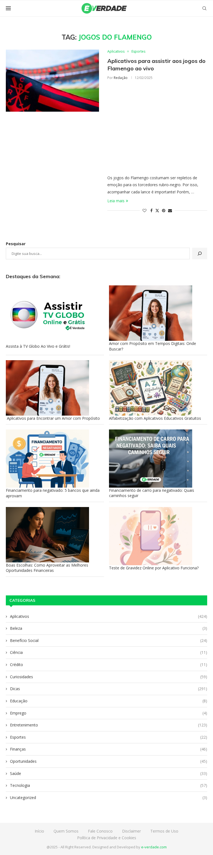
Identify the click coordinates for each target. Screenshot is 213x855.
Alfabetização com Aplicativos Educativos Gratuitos (155, 418)
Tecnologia (108, 785)
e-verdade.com (154, 846)
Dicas (108, 688)
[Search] (204, 8)
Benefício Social (108, 640)
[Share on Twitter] (157, 210)
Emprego (108, 713)
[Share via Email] (170, 210)
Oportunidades (108, 761)
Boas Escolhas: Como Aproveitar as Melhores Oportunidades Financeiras (47, 567)
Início (39, 831)
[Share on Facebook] (151, 210)
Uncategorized (108, 797)
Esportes (108, 737)
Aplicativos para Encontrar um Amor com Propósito (53, 418)
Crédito (108, 664)
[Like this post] (144, 210)
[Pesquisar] (199, 253)
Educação (108, 700)
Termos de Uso (164, 831)
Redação (121, 77)
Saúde (108, 773)
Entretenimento (108, 725)
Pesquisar (16, 243)
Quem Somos (66, 831)
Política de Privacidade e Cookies (106, 837)
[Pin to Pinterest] (163, 210)
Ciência (108, 652)
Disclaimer (131, 831)
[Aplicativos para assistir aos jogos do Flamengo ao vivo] (52, 81)
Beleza (108, 628)
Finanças (108, 749)
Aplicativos (108, 616)
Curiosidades (108, 676)
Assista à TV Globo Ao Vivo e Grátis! (38, 346)
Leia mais (116, 200)
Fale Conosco (100, 831)
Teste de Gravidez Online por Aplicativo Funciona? (154, 567)
